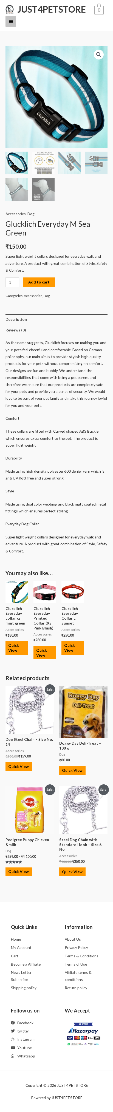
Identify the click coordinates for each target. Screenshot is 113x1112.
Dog (31, 213)
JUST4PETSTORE (52, 9)
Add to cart (39, 282)
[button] (99, 54)
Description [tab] (16, 319)
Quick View (13, 648)
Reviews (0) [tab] (15, 330)
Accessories (15, 213)
